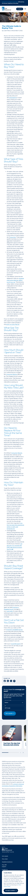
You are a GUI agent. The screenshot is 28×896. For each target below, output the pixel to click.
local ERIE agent (15, 644)
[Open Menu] (25, 9)
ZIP (5, 705)
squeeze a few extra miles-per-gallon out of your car (15, 280)
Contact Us (5, 869)
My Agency (19, 8)
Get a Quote (5, 856)
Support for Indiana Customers (10, 2)
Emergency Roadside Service (14, 629)
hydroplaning (13, 97)
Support (4, 866)
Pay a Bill (4, 864)
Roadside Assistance (7, 862)
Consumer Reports (11, 374)
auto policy (10, 611)
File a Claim (5, 859)
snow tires (13, 237)
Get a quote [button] (9, 713)
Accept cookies (10, 890)
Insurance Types (8, 700)
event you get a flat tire (12, 324)
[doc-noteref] (4, 650)
